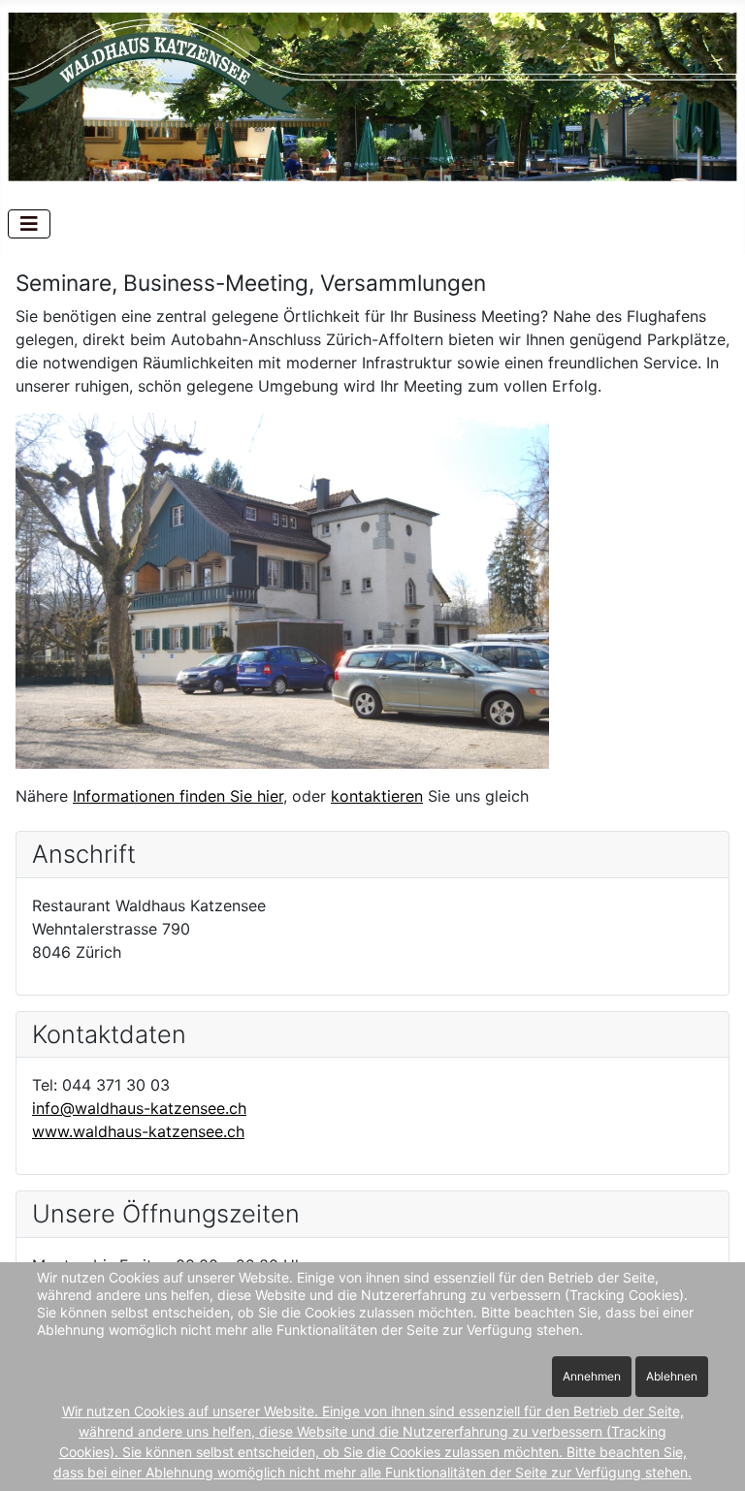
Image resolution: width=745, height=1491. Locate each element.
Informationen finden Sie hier (178, 796)
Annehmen (592, 1376)
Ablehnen (671, 1376)
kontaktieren (377, 796)
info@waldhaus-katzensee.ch (139, 1108)
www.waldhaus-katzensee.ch (138, 1131)
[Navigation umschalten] (29, 223)
